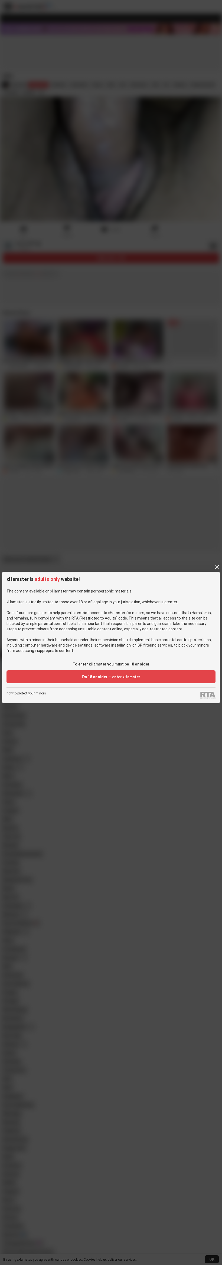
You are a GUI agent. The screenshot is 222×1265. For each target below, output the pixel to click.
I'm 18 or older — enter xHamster (111, 677)
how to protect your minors (26, 693)
